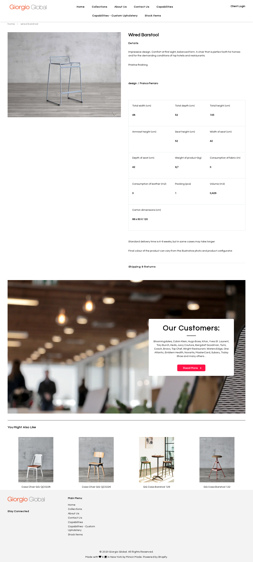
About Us (73, 513)
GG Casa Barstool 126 (156, 487)
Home (11, 24)
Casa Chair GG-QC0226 (96, 487)
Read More (188, 368)
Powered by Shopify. (155, 557)
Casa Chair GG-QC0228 (35, 487)
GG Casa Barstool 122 (217, 487)
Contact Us (75, 518)
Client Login (238, 6)
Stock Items (75, 534)
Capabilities (75, 522)
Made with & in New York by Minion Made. (113, 557)
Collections (75, 509)
